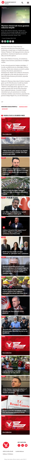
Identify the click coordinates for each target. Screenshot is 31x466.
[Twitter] (22, 445)
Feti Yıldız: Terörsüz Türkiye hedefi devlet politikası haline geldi (14, 213)
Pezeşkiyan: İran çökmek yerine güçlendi (13, 312)
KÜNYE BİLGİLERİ (8, 451)
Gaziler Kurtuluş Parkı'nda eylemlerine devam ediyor (11, 372)
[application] (15, 15)
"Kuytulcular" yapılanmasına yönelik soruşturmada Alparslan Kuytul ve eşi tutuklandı (15, 331)
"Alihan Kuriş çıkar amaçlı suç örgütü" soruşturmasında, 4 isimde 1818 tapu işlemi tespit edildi (15, 152)
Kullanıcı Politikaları (8, 454)
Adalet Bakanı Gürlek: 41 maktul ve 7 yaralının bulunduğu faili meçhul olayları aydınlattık (15, 391)
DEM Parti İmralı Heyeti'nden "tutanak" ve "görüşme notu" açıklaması (15, 252)
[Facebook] (19, 445)
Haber (3, 118)
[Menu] (28, 2)
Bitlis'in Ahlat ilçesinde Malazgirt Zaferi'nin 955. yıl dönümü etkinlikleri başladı (15, 192)
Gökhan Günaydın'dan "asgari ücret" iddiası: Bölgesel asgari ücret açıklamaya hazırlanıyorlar (14, 232)
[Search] (22, 2)
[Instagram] (26, 445)
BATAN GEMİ (5, 109)
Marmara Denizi (23, 106)
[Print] (13, 41)
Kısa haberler (7, 134)
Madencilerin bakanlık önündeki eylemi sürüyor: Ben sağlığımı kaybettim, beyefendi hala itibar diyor (15, 291)
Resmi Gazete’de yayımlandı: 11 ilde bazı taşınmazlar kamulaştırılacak (14, 411)
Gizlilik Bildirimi (19, 451)
